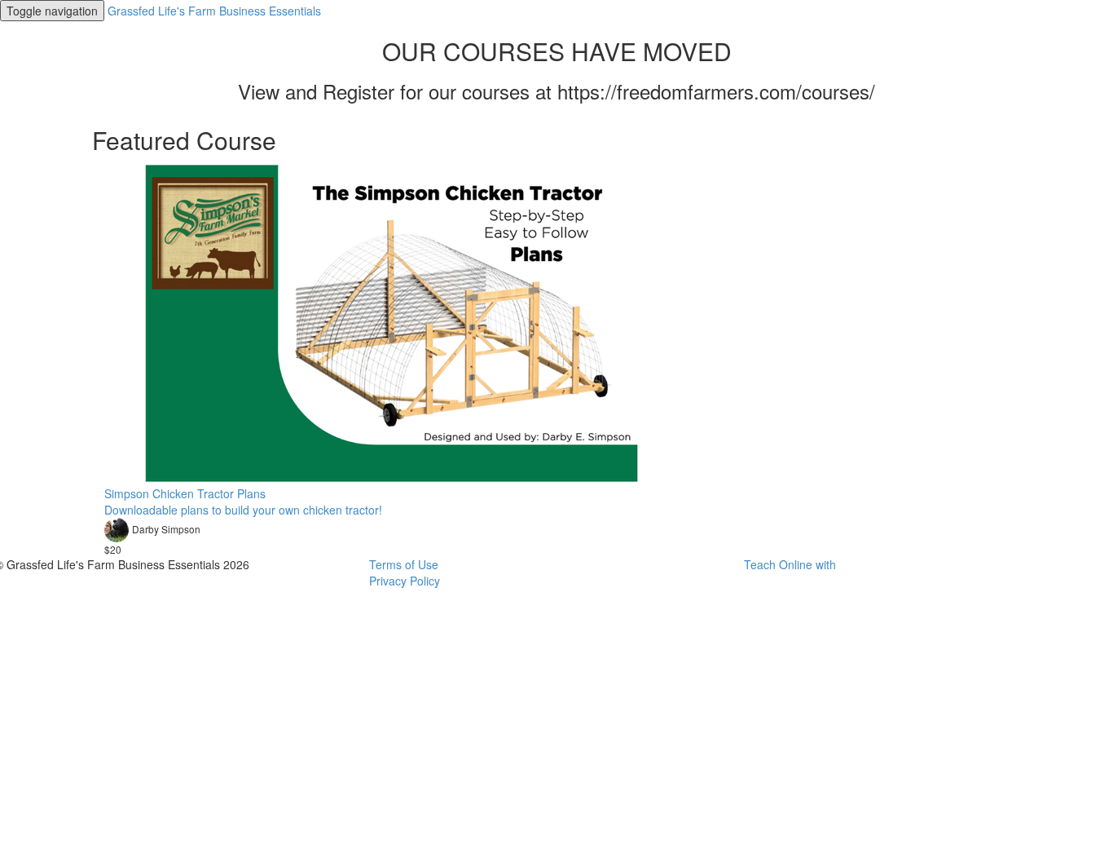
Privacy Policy (404, 580)
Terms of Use (403, 564)
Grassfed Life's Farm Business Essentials (214, 10)
